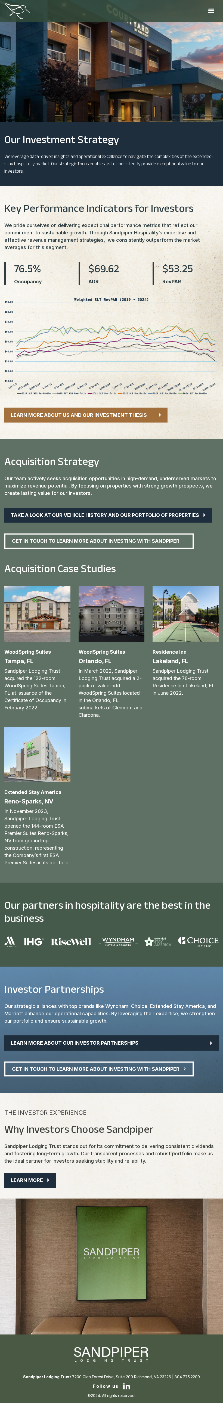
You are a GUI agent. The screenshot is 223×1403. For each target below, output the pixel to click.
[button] (211, 11)
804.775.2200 (187, 1376)
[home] (17, 11)
